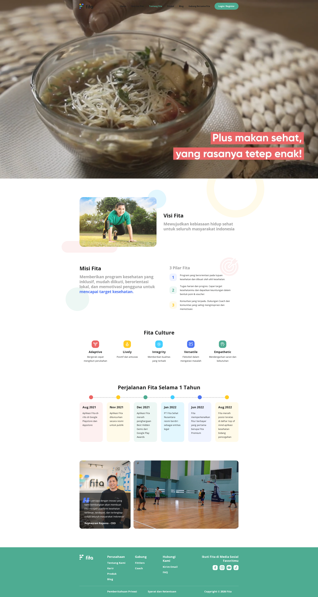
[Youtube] (229, 567)
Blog (110, 579)
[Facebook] (215, 567)
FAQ (165, 572)
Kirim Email (170, 566)
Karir (110, 568)
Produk (112, 573)
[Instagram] (222, 567)
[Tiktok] (236, 567)
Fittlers (140, 563)
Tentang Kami (116, 563)
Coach (139, 568)
